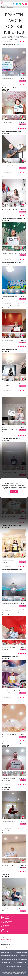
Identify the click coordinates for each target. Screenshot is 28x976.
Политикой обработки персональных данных (14, 488)
